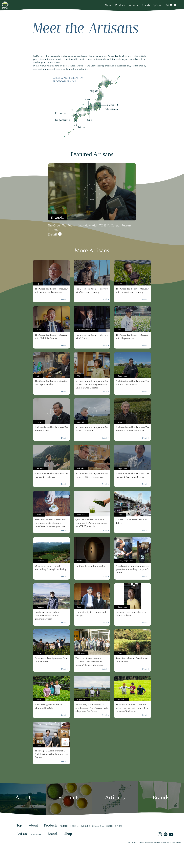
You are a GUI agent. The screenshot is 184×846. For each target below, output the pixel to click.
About (108, 5)
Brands (146, 5)
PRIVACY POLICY (132, 842)
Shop (159, 5)
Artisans (133, 5)
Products (120, 5)
